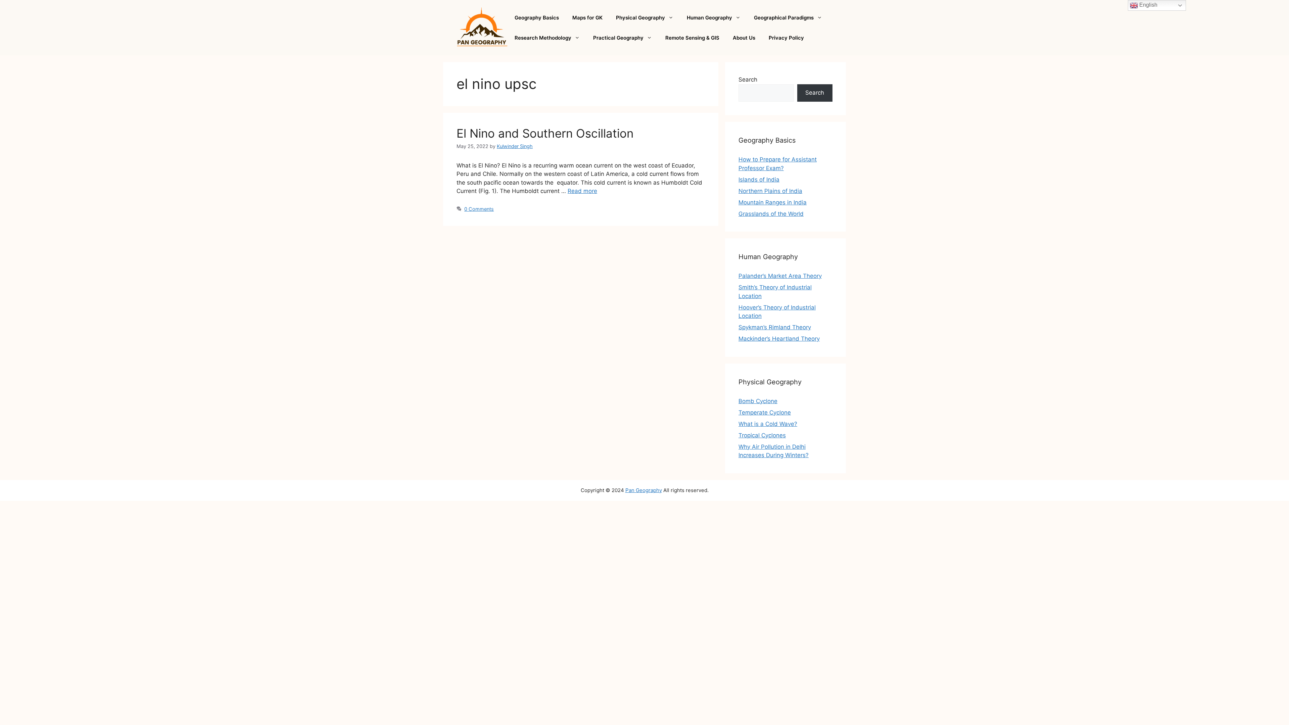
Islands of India (758, 179)
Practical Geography (618, 38)
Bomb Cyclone (757, 401)
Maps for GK (587, 17)
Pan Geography (643, 490)
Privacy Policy (786, 38)
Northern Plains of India (770, 191)
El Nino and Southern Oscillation (545, 133)
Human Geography (709, 17)
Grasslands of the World (771, 213)
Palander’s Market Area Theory (780, 276)
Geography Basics (537, 17)
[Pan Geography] (482, 27)
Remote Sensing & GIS (692, 38)
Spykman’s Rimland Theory (774, 327)
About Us (744, 38)
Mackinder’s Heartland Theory (779, 338)
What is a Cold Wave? (767, 424)
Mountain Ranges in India (772, 202)
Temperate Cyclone (764, 412)
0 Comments (479, 209)
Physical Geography (640, 17)
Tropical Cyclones (762, 435)
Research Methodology (543, 38)
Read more (582, 191)
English (1147, 5)
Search (747, 79)
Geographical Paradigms (784, 17)
